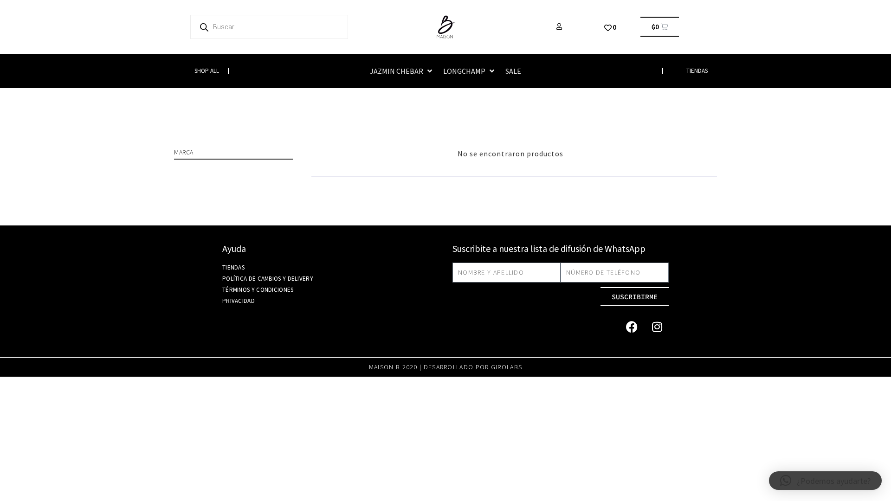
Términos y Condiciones (258, 290)
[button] (402, 71)
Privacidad (238, 301)
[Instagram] (657, 326)
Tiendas (233, 267)
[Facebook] (631, 326)
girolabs (506, 367)
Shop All (206, 71)
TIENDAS (697, 71)
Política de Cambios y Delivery (267, 279)
